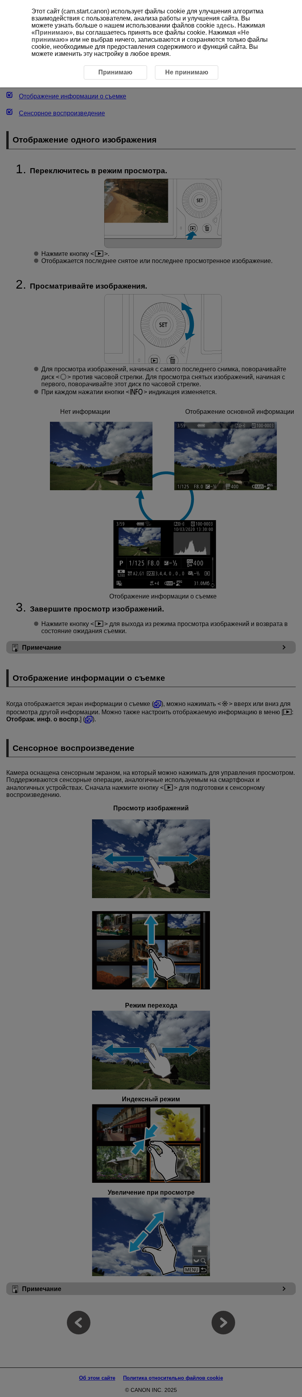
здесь (225, 25)
